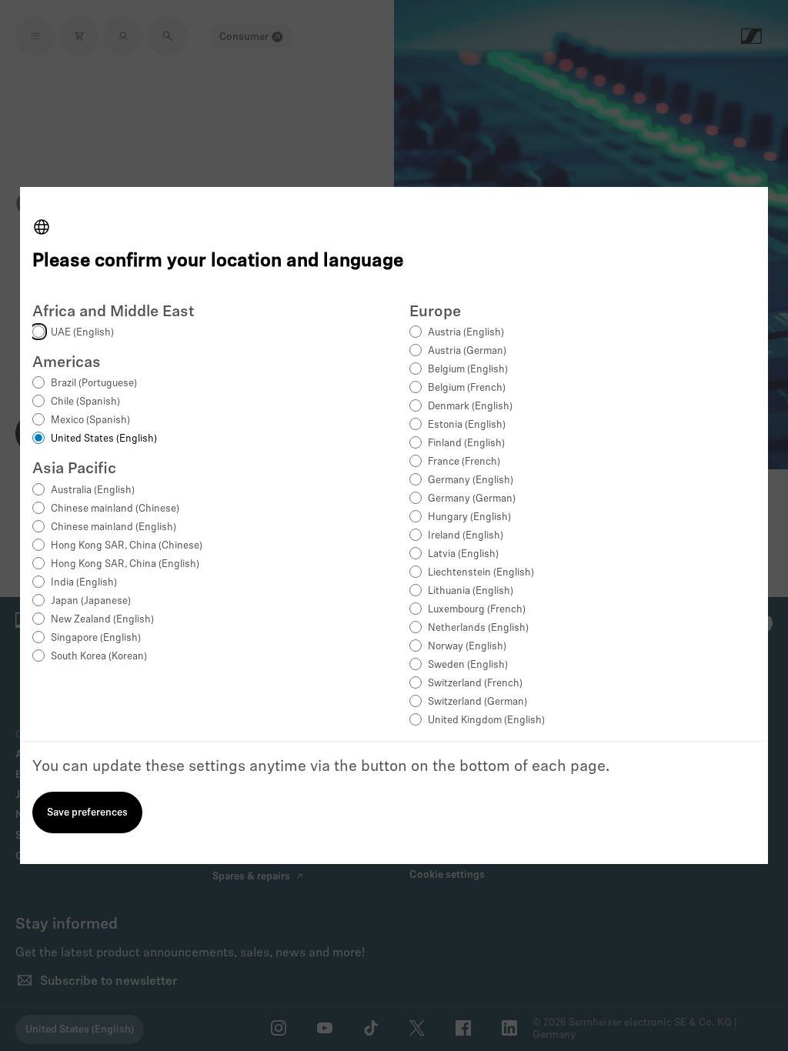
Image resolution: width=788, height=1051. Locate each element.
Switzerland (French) (475, 684)
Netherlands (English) (478, 628)
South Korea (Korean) (99, 657)
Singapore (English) (96, 638)
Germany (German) (472, 499)
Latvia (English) (463, 554)
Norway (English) (467, 647)
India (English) (84, 583)
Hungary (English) (469, 517)
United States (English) (104, 439)
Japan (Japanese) (91, 601)
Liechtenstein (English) (481, 573)
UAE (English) (82, 333)
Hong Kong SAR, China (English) (125, 564)
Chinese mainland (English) (113, 527)
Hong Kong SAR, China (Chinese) (126, 546)
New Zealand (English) (102, 620)
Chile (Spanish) (85, 402)
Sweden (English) (468, 665)
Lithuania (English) (470, 591)
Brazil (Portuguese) (94, 384)
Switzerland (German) (477, 702)
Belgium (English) (468, 370)
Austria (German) (467, 351)
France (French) (464, 462)
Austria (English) (466, 333)
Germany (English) (470, 480)
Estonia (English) (467, 425)
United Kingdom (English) (486, 721)
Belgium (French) (467, 388)
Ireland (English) (465, 536)
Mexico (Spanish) (90, 420)
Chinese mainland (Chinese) (115, 509)
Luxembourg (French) (477, 610)
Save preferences (87, 813)
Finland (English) (466, 444)
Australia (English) (93, 490)
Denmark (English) (470, 407)
